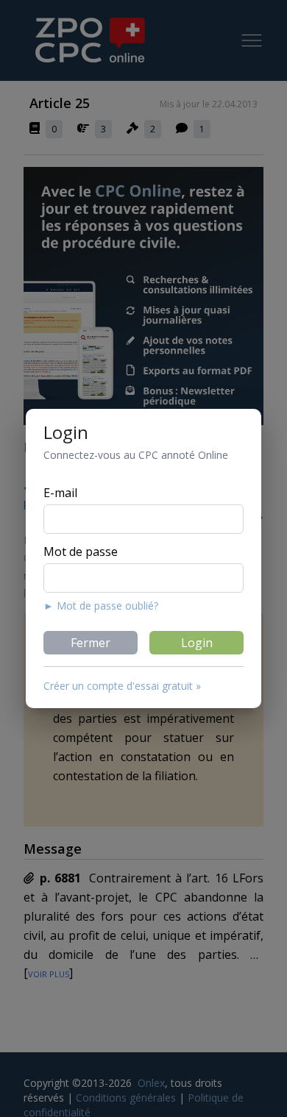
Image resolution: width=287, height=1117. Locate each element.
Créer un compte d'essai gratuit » (122, 686)
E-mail (60, 493)
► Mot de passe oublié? (100, 606)
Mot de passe (80, 551)
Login (197, 643)
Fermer (90, 643)
